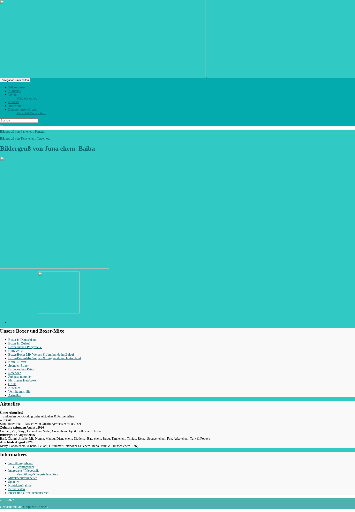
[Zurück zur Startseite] (206, 76)
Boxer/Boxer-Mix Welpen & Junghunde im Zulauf (41, 354)
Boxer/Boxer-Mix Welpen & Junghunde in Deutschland (44, 358)
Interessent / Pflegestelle (23, 470)
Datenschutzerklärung (22, 109)
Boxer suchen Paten (21, 369)
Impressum (15, 105)
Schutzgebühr (25, 467)
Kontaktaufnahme (19, 485)
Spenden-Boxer (18, 365)
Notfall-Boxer (17, 362)
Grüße (12, 384)
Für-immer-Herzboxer (22, 380)
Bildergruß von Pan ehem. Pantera (22, 131)
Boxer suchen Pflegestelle (25, 347)
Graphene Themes (35, 507)
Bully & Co (15, 351)
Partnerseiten (16, 489)
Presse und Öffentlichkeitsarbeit (28, 493)
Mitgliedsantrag (26, 98)
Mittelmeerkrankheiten (22, 478)
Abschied (14, 387)
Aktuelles (14, 91)
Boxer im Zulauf (19, 343)
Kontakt (13, 102)
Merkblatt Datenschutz (31, 113)
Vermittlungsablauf (20, 463)
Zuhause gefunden (20, 376)
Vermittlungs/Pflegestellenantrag (37, 474)
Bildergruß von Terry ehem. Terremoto (25, 138)
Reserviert (14, 373)
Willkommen (16, 87)
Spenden (14, 481)
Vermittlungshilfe (19, 391)
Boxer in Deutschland (22, 339)
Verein (12, 94)
